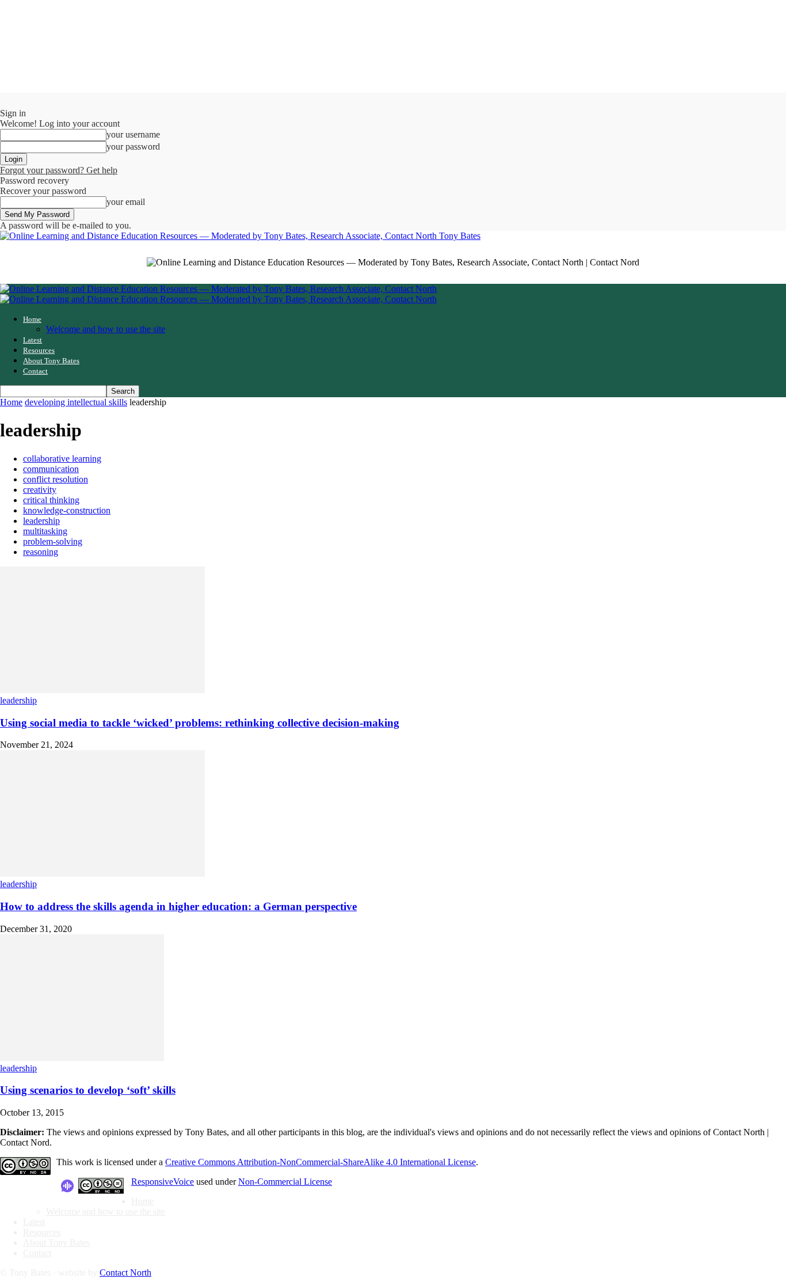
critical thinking (51, 500)
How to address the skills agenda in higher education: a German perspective (178, 906)
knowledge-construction (66, 510)
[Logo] (218, 289)
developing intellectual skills (76, 402)
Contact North (125, 1272)
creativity (39, 490)
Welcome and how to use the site (105, 329)
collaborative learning (62, 458)
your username (133, 134)
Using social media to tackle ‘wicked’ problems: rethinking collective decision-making (199, 723)
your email (125, 202)
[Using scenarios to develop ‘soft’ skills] (82, 1058)
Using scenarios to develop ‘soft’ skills (87, 1090)
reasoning (40, 552)
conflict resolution (55, 479)
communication (51, 469)
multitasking (45, 531)
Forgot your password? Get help (58, 170)
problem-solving (52, 541)
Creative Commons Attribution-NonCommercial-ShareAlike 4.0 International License (320, 1162)
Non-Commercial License (285, 1181)
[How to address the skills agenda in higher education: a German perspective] (102, 873)
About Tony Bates (51, 360)
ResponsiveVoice (162, 1181)
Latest (32, 340)
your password (133, 146)
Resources (39, 350)
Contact (35, 371)
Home (32, 319)
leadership (41, 521)
